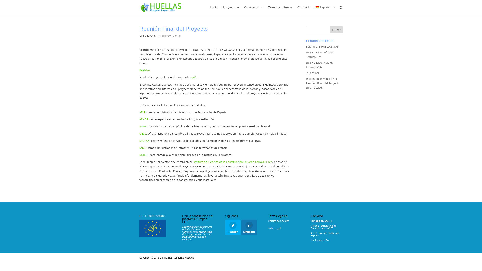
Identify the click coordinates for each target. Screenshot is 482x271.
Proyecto (229, 7)
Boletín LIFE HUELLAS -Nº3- (322, 46)
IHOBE (143, 126)
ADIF (142, 112)
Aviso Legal (274, 228)
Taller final (312, 73)
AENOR (143, 119)
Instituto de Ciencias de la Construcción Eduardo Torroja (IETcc (232, 162)
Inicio (214, 7)
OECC (142, 133)
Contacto (304, 7)
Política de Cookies (278, 220)
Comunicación (278, 7)
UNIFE (143, 155)
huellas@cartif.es (320, 240)
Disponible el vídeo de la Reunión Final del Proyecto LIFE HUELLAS (322, 83)
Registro (144, 70)
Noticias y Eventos (170, 35)
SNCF (142, 148)
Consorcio (251, 7)
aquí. (193, 77)
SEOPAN (144, 140)
